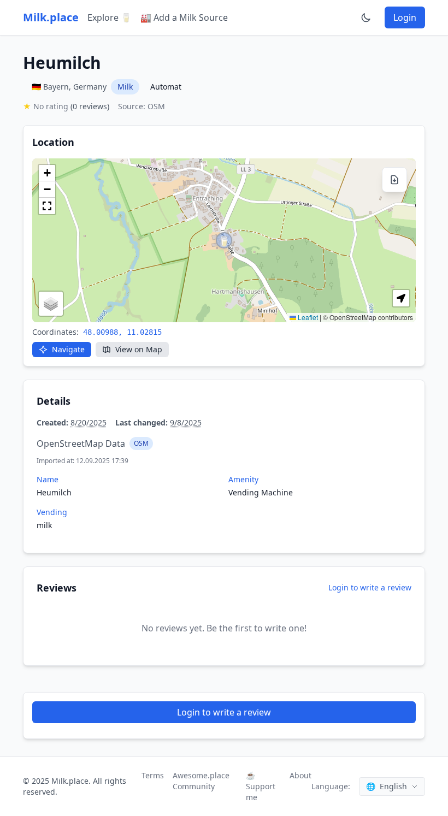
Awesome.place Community (201, 780)
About (300, 775)
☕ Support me (260, 786)
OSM (141, 443)
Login (404, 17)
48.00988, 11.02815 (122, 332)
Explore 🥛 (109, 17)
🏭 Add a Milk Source (184, 17)
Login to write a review (369, 587)
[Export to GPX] (394, 179)
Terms (153, 775)
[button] (224, 240)
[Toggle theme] (366, 17)
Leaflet (307, 317)
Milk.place (51, 17)
